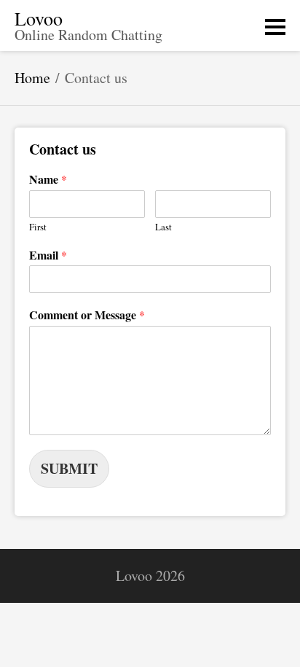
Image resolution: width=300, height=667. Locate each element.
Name (48, 179)
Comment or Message (87, 315)
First (38, 227)
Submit (69, 468)
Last (163, 227)
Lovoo (39, 18)
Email (48, 255)
